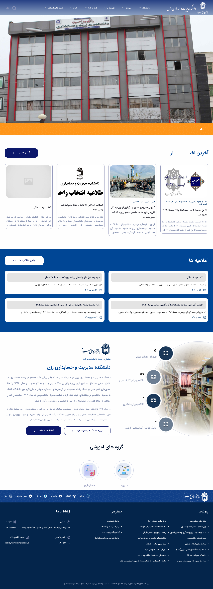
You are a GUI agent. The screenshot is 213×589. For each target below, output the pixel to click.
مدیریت (123, 485)
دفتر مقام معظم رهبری (197, 521)
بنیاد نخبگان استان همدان (195, 544)
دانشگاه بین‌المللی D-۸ (196, 555)
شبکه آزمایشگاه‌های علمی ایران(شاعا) (191, 549)
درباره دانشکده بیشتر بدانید (90, 430)
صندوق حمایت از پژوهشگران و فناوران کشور (188, 532)
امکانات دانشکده (46, 431)
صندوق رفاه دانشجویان (196, 538)
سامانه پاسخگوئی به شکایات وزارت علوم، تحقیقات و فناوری (142, 561)
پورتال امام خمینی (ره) (157, 521)
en (7, 8)
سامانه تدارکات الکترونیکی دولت (153, 526)
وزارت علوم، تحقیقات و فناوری (193, 526)
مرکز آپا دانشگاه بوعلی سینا (155, 549)
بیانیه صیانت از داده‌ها (110, 526)
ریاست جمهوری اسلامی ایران (154, 532)
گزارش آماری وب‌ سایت (110, 532)
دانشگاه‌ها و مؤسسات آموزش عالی (152, 538)
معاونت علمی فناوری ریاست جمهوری (191, 561)
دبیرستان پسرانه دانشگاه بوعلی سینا (151, 555)
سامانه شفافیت (113, 521)
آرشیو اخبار (24, 153)
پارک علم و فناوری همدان (156, 544)
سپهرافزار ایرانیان (69, 583)
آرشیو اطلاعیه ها (27, 260)
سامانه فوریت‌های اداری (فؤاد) (107, 538)
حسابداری (89, 485)
